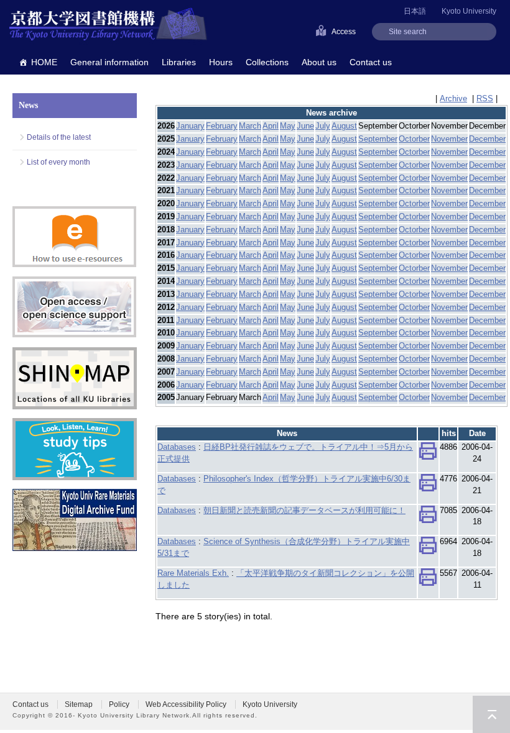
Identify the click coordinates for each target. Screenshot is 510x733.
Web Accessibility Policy (186, 704)
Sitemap (79, 704)
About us (319, 62)
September (377, 138)
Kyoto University (469, 11)
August (344, 125)
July (322, 125)
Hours (221, 62)
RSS (484, 98)
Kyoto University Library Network (108, 25)
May (287, 125)
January (190, 125)
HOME (44, 62)
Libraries (179, 62)
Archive (453, 98)
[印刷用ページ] (428, 453)
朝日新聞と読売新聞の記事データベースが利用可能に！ (304, 510)
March (250, 125)
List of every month (58, 162)
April (270, 125)
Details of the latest (59, 137)
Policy (119, 704)
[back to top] (491, 714)
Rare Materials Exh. (193, 573)
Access (344, 31)
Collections (267, 62)
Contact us (371, 62)
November (449, 138)
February (222, 125)
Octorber (414, 138)
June (305, 125)
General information (109, 62)
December (487, 138)
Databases (176, 447)
